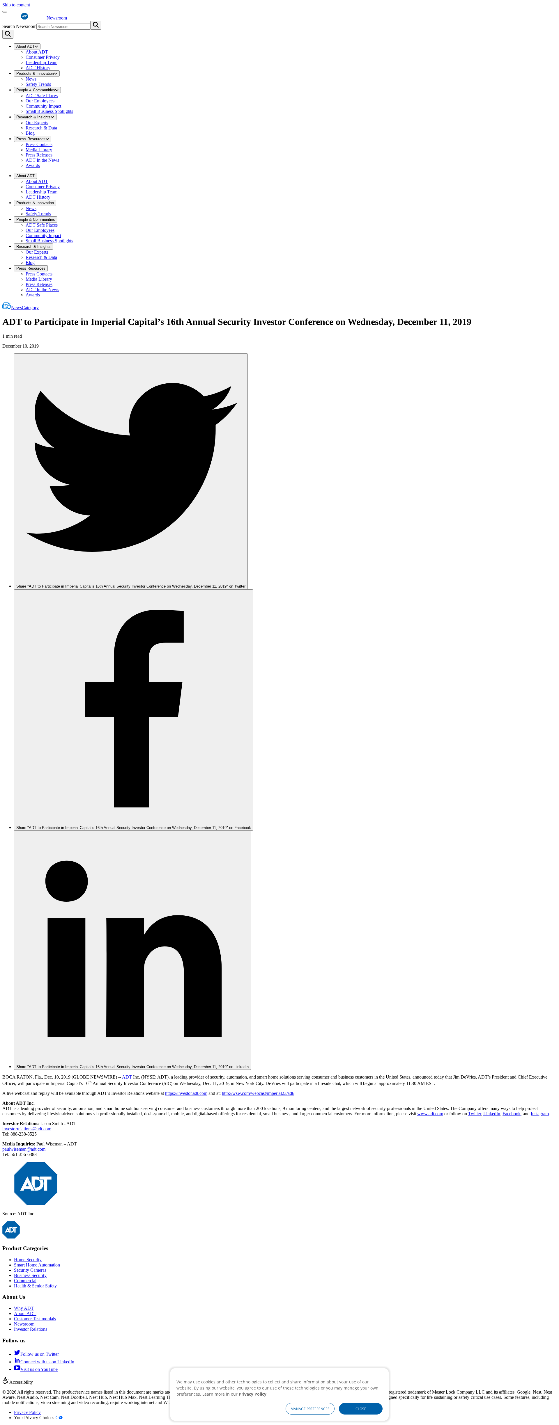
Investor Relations (30, 1329)
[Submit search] (95, 25)
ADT (127, 1076)
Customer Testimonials (35, 1318)
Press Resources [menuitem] (30, 139)
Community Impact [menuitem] (43, 106)
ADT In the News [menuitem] (42, 160)
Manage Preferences (310, 1408)
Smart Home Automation (37, 1264)
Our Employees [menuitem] (40, 100)
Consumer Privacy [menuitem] (43, 57)
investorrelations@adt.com (26, 1128)
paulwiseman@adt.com (23, 1149)
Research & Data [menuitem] (41, 127)
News (25, 307)
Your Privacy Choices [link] (34, 1417)
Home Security (28, 1259)
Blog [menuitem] (30, 133)
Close (360, 1408)
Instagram (540, 1113)
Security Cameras (30, 1270)
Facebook (512, 1113)
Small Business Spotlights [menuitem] (49, 111)
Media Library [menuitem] (39, 149)
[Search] (7, 34)
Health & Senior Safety (35, 1285)
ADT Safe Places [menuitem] (42, 95)
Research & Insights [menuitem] (33, 117)
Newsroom (24, 1323)
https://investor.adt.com (186, 1093)
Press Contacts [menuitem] (39, 144)
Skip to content (16, 4)
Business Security (30, 1275)
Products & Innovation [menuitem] (35, 73)
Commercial (25, 1280)
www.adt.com (430, 1113)
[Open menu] (4, 12)
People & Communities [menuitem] (35, 90)
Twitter (474, 1113)
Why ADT (24, 1308)
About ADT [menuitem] (25, 46)
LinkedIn (491, 1113)
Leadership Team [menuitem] (41, 62)
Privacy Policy (27, 1412)
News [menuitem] (31, 79)
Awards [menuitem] (33, 165)
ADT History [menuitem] (38, 67)
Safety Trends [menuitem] (38, 84)
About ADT (25, 1313)
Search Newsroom (19, 26)
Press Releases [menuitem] (39, 154)
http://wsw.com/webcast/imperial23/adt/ (258, 1093)
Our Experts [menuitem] (37, 122)
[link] (131, 471)
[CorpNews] (11, 1236)
